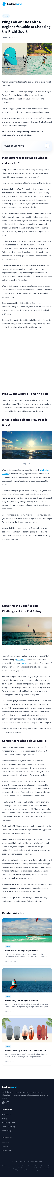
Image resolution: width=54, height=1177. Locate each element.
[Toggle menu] (49, 4)
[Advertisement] (27, 360)
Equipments (6, 1114)
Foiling (6, 16)
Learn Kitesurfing (8, 1126)
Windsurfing (6, 1130)
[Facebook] (3, 1102)
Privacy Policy (7, 1150)
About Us (5, 1142)
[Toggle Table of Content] (47, 145)
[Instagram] (8, 1102)
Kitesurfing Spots (8, 1122)
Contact (5, 1146)
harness (25, 663)
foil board (20, 659)
